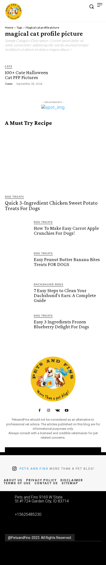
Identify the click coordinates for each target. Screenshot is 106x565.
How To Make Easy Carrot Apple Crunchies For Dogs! (66, 230)
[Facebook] (39, 410)
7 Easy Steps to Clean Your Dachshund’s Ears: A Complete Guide (65, 295)
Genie (9, 83)
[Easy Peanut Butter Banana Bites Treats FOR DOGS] (17, 263)
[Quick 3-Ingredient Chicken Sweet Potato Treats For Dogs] (53, 160)
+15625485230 (28, 514)
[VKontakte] (57, 410)
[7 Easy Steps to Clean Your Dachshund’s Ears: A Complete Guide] (17, 294)
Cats (8, 66)
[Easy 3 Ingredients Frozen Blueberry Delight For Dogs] (17, 326)
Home (9, 27)
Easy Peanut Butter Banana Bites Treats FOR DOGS (67, 262)
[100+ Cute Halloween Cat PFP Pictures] (69, 74)
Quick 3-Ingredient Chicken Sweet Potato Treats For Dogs (51, 205)
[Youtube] (66, 410)
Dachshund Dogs (48, 284)
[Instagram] (48, 410)
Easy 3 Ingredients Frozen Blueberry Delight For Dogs (61, 324)
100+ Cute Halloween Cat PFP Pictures (26, 75)
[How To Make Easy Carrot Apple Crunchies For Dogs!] (17, 232)
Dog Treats (14, 196)
